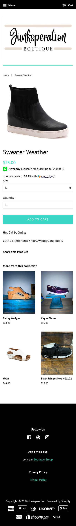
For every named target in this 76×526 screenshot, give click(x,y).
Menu (11, 5)
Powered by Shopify (58, 501)
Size (5, 181)
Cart (70, 5)
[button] (38, 176)
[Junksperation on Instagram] (47, 438)
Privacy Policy (38, 479)
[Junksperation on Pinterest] (38, 438)
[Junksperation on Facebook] (29, 438)
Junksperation (37, 501)
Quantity (8, 198)
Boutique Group (43, 459)
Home (6, 75)
